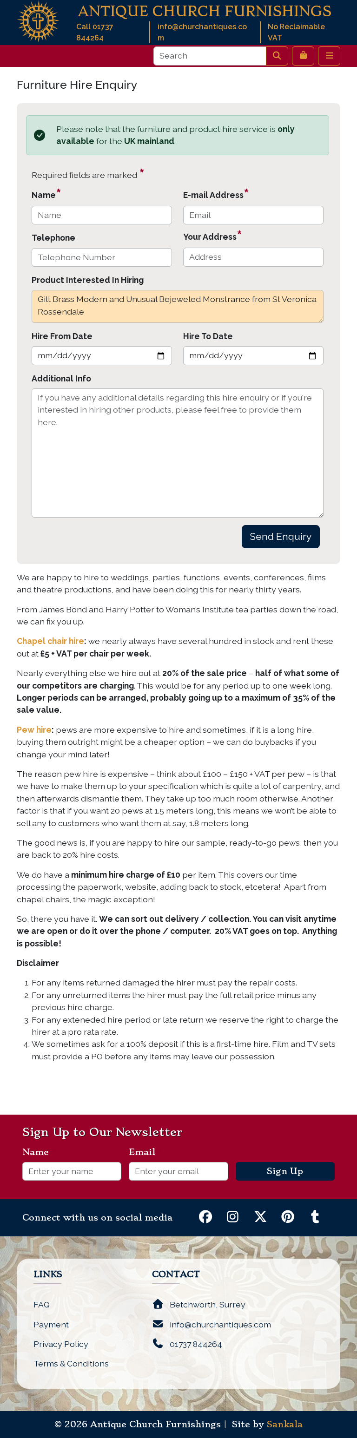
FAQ (41, 1304)
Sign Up (285, 1171)
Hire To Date (208, 336)
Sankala (285, 1424)
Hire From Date (62, 336)
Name (46, 193)
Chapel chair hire (50, 641)
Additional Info (61, 378)
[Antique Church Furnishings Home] (38, 20)
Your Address (212, 235)
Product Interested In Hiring (88, 280)
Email (146, 1152)
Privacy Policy (60, 1344)
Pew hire (34, 730)
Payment (51, 1324)
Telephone (53, 238)
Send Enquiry (281, 536)
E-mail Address (216, 193)
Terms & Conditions (71, 1363)
